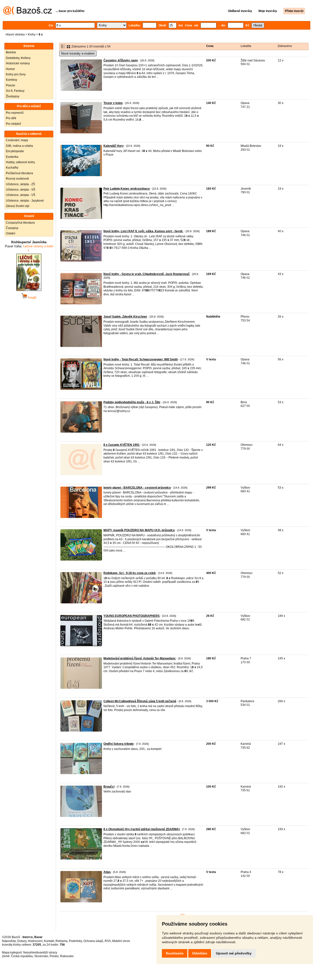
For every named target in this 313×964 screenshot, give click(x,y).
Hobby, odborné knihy (20, 162)
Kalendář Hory (113, 146)
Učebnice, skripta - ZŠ (20, 184)
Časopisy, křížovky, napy (120, 60)
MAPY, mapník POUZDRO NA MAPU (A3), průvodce (139, 530)
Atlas (107, 872)
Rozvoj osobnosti (17, 178)
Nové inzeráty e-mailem (78, 53)
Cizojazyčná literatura (20, 222)
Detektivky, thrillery (18, 58)
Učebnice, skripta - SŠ (20, 189)
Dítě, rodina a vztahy (19, 146)
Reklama (61, 941)
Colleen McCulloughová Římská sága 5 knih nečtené (139, 701)
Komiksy (11, 79)
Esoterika (12, 157)
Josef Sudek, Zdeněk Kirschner (125, 316)
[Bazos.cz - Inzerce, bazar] (27, 13)
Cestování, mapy (17, 140)
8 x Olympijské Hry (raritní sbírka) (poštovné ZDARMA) (141, 829)
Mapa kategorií (12, 952)
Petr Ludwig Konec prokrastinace (126, 188)
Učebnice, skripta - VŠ (20, 195)
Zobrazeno (285, 46)
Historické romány (18, 63)
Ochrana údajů (93, 941)
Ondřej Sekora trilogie (118, 744)
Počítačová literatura (19, 173)
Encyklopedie (15, 151)
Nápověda (9, 941)
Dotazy (21, 941)
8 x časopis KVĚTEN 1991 (121, 445)
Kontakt (49, 941)
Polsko (54, 956)
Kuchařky (12, 167)
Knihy (31, 34)
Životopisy (12, 96)
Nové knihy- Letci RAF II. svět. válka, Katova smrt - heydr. (143, 231)
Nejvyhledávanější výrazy (40, 952)
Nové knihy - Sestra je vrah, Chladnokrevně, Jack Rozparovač (146, 274)
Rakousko (67, 956)
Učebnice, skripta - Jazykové (25, 200)
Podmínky (75, 941)
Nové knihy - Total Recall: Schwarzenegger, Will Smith (140, 359)
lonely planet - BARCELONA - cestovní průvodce (137, 487)
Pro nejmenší (14, 113)
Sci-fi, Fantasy (15, 90)
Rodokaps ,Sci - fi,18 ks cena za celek (129, 573)
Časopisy (12, 228)
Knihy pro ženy (16, 74)
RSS (108, 941)
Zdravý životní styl (17, 206)
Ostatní (10, 233)
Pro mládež (13, 124)
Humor (10, 69)
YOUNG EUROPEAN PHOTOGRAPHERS (131, 616)
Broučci (108, 786)
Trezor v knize (113, 103)
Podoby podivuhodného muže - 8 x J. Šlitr (131, 402)
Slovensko (41, 956)
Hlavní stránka (15, 34)
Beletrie (11, 52)
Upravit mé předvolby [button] (234, 953)
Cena (209, 46)
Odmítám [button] (199, 953)
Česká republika (22, 956)
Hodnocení (35, 941)
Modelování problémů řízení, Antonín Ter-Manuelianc (139, 658)
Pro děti (11, 118)
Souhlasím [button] (174, 953)
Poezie (10, 85)
